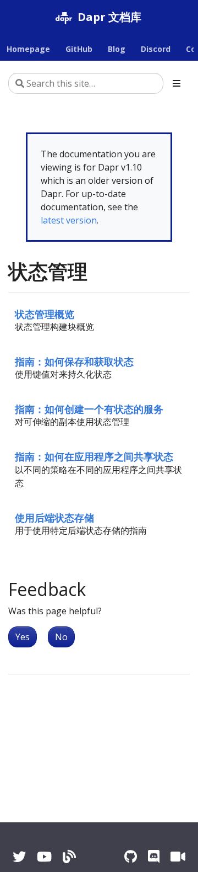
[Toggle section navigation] (176, 83)
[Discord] (154, 856)
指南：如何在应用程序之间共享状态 (94, 456)
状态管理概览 (44, 314)
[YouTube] (44, 856)
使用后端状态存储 (54, 517)
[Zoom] (177, 856)
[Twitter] (19, 856)
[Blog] (69, 856)
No (61, 637)
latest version (69, 220)
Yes (22, 637)
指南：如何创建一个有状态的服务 (89, 409)
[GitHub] (130, 856)
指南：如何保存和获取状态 (74, 361)
